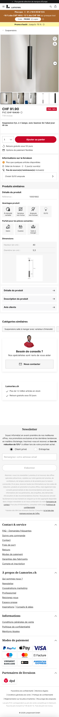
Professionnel (9, 592)
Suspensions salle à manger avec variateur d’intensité (29, 329)
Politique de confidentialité (16, 626)
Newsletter (7, 583)
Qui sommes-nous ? (12, 578)
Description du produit (16, 298)
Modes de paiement (12, 554)
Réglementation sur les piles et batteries (20, 699)
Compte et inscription (13, 563)
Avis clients (10, 307)
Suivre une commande (13, 535)
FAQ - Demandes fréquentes (16, 530)
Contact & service (14, 525)
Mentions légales (11, 631)
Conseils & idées (24, 606)
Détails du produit (13, 290)
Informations (11, 616)
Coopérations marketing (14, 588)
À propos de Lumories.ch (19, 573)
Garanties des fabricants (15, 559)
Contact (6, 540)
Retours (6, 549)
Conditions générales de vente (18, 621)
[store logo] (15, 6)
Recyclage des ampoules (46, 699)
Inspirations (8, 606)
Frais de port (9, 544)
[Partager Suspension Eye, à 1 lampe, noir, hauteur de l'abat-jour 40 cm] (55, 44)
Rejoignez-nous (10, 597)
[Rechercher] (51, 6)
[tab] (29, 544)
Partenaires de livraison (18, 673)
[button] (6, 98)
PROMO (28, 19)
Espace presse (9, 602)
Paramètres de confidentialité (22, 691)
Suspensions (10, 30)
